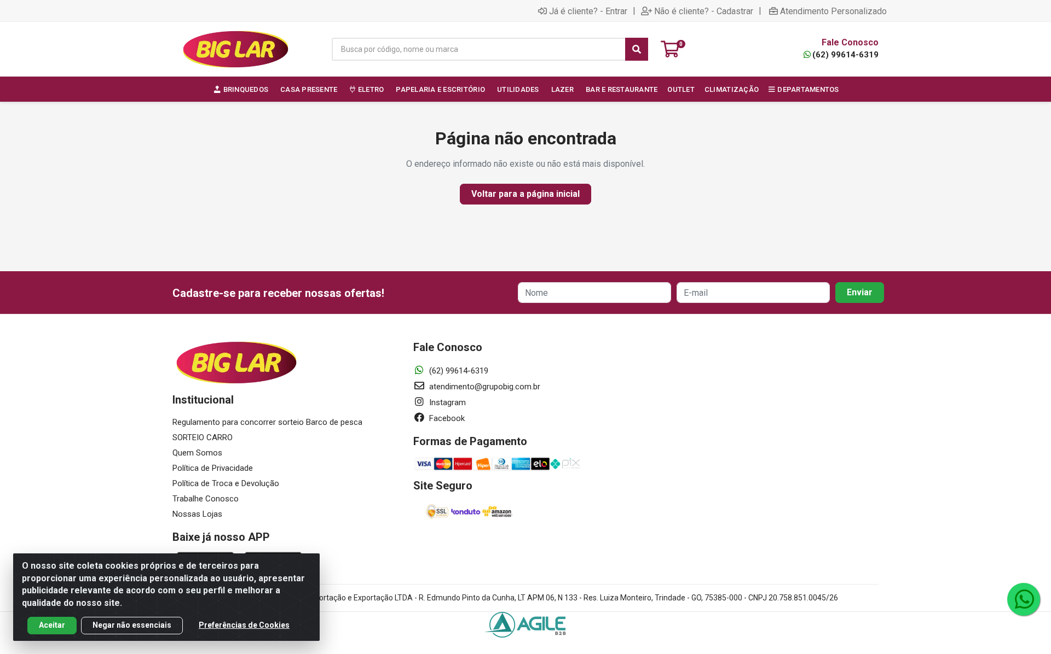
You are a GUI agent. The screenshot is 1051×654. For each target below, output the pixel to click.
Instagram (446, 402)
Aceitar (52, 625)
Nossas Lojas (197, 514)
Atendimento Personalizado (833, 11)
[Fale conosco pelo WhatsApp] (1023, 599)
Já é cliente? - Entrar (588, 11)
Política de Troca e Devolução (225, 483)
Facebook (446, 418)
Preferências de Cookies (244, 625)
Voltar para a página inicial (525, 194)
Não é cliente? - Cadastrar (703, 11)
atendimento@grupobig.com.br (483, 387)
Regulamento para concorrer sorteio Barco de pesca (267, 422)
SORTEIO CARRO (202, 437)
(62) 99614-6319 (845, 55)
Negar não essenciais (132, 625)
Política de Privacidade (212, 468)
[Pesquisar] (636, 49)
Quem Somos (197, 453)
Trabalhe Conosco (205, 499)
